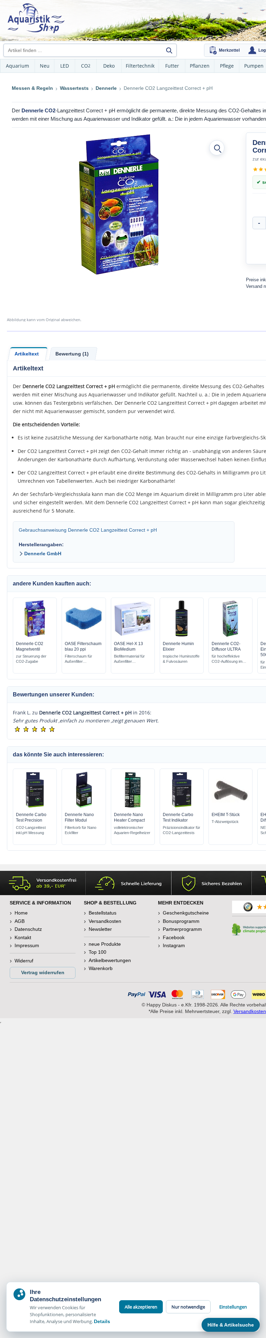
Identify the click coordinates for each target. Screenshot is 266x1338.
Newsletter (100, 929)
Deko (109, 65)
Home (21, 913)
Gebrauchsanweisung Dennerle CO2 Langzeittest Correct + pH (88, 530)
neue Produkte (105, 944)
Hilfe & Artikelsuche (230, 1325)
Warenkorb (101, 968)
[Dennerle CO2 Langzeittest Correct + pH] (118, 204)
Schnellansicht (34, 635)
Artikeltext (27, 354)
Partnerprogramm (182, 929)
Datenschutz (28, 929)
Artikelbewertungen (110, 960)
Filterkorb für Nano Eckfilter (80, 830)
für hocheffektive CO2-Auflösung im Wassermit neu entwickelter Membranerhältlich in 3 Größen (230, 659)
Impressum (27, 945)
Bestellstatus (102, 913)
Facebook (174, 937)
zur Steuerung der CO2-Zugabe (31, 658)
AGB (20, 921)
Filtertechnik (140, 65)
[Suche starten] (169, 50)
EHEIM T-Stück (226, 814)
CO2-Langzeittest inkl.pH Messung (31, 830)
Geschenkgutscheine (186, 913)
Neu (45, 65)
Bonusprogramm (181, 921)
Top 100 (97, 952)
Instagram (174, 945)
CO (85, 65)
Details (102, 1321)
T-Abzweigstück (225, 822)
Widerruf (24, 960)
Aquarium (17, 65)
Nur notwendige (188, 1307)
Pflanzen (200, 65)
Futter (172, 65)
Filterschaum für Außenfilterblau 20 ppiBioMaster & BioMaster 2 (78, 659)
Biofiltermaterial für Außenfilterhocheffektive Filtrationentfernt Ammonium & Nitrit (133, 659)
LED (64, 65)
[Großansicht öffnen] (216, 147)
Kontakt (23, 937)
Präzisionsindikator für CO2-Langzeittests (181, 830)
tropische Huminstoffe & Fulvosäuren (181, 658)
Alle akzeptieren (141, 1307)
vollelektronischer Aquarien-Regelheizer (132, 830)
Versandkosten (105, 921)
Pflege (227, 65)
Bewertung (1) (72, 354)
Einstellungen (233, 1307)
